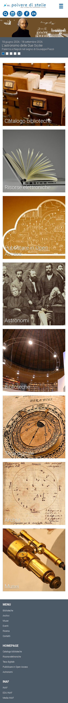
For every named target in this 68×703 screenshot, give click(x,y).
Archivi (6, 615)
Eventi (6, 626)
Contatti (6, 636)
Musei (6, 621)
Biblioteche (8, 610)
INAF (5, 687)
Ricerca (6, 631)
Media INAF (8, 698)
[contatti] (19, 13)
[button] (3, 53)
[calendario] (12, 13)
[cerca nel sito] (5, 13)
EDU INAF (7, 693)
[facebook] (26, 13)
